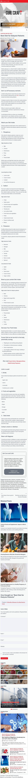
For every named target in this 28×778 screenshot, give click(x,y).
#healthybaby (14, 484)
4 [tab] (15, 709)
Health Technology (14, 702)
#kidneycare (24, 487)
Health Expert (4, 38)
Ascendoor (8, 777)
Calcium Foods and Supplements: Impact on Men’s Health (13, 525)
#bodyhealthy (8, 479)
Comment (3, 616)
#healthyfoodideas (5, 486)
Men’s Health (21, 759)
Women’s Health (13, 676)
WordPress (20, 777)
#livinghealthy (15, 489)
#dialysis (13, 479)
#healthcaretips (4, 482)
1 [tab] (11, 709)
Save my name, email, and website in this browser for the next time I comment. (15, 653)
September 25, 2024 (22, 764)
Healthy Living (13, 759)
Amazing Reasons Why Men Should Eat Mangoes (13, 554)
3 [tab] (14, 709)
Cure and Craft (9, 775)
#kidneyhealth (4, 489)
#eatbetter (18, 479)
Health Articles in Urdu (13, 681)
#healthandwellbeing (10, 481)
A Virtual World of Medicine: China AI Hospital (13, 704)
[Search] (27, 30)
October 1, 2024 (13, 740)
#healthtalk (3, 484)
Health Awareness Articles (8, 735)
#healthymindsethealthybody (7, 487)
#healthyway (17, 487)
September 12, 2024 (22, 772)
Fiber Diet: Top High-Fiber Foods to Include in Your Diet (18, 770)
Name (2, 633)
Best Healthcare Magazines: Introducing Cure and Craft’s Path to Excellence (13, 738)
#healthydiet (20, 484)
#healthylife (12, 486)
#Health (2, 481)
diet (17, 95)
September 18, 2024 (14, 705)
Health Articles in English (14, 667)
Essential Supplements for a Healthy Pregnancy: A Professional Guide (13, 585)
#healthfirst (10, 482)
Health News (5, 702)
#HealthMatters (22, 482)
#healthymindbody (20, 486)
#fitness (23, 479)
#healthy (8, 484)
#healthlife (16, 482)
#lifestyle (10, 489)
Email (2, 640)
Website (2, 646)
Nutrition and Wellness (6, 33)
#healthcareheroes (19, 481)
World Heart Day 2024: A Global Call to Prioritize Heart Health (17, 752)
